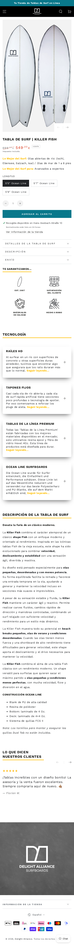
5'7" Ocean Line (44, 183)
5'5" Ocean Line (15, 183)
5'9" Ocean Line (16, 191)
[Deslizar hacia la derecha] (67, 127)
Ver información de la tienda (24, 232)
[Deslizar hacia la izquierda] (58, 127)
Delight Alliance (23, 939)
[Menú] (4, 11)
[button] (60, 11)
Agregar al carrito (37, 214)
